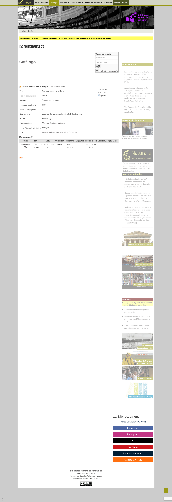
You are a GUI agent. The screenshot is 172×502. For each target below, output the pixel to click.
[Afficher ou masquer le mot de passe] (98, 66)
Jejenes (61, 123)
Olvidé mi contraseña (109, 71)
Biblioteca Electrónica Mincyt (140, 396)
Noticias (44, 2)
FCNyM (125, 2)
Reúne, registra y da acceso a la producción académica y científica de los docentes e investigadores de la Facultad (136, 167)
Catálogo (53, 2)
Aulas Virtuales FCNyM (133, 421)
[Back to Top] (166, 490)
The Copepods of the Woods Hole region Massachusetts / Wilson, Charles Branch (138, 109)
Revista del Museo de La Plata (140, 244)
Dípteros (45, 123)
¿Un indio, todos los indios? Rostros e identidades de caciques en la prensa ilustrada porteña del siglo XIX (137, 183)
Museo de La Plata (144, 378)
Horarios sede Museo (143, 264)
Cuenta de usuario (103, 54)
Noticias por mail (132, 453)
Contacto (108, 2)
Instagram (132, 434)
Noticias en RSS (133, 459)
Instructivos (76, 2)
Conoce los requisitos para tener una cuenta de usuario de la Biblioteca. (137, 137)
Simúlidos (53, 123)
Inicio (37, 2)
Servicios (64, 2)
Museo (117, 2)
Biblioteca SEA (25, 145)
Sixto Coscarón (55, 86)
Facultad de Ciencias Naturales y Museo (144, 362)
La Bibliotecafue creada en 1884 (145, 346)
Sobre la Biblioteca (93, 2)
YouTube (133, 447)
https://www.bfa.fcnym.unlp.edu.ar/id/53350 (59, 132)
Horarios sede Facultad (143, 284)
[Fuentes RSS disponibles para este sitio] (69, 157)
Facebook (132, 428)
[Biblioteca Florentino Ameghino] (26, 2)
